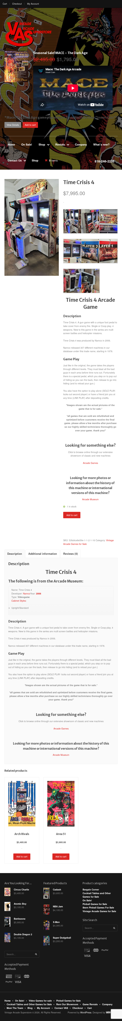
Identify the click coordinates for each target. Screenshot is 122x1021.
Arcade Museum (90, 499)
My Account (33, 3)
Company (81, 144)
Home (11, 144)
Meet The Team (15, 1008)
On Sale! (26, 144)
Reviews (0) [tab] (70, 554)
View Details (13, 124)
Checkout (17, 3)
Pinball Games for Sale (95, 904)
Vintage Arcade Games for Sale (99, 911)
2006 (38, 593)
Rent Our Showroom (67, 1004)
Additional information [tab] (42, 554)
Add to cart (30, 124)
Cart (5, 3)
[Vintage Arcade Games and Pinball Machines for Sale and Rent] (28, 34)
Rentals (60, 144)
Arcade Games (90, 463)
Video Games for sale (40, 1000)
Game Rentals (90, 1004)
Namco (26, 593)
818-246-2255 (104, 161)
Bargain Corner (91, 889)
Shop (42, 144)
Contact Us (15, 160)
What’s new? (101, 144)
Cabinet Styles (18, 600)
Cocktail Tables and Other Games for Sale (29, 1004)
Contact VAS (61, 1008)
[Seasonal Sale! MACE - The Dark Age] (16, 80)
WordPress (85, 1012)
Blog (30, 1008)
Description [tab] (14, 554)
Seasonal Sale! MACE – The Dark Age (60, 53)
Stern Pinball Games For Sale (98, 907)
